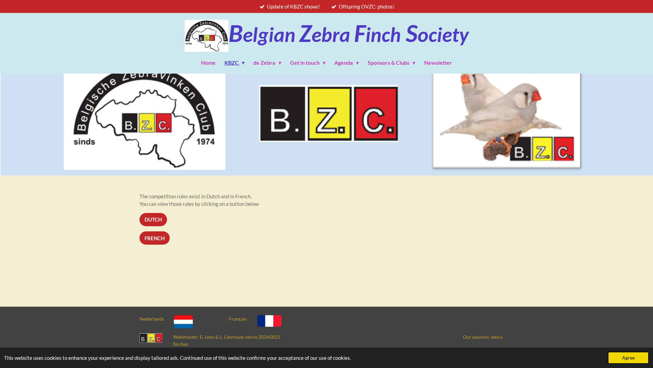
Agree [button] (628, 358)
